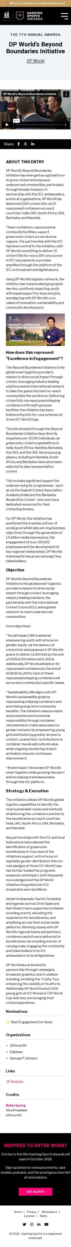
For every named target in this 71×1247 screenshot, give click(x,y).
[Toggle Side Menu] (64, 15)
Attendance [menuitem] (49, 1212)
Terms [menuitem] (18, 1212)
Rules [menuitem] (43, 1216)
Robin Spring (16, 1105)
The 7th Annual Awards (35, 35)
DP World (35, 60)
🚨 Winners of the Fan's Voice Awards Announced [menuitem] (35, 3)
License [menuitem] (29, 1216)
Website (16, 1082)
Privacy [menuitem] (32, 1212)
